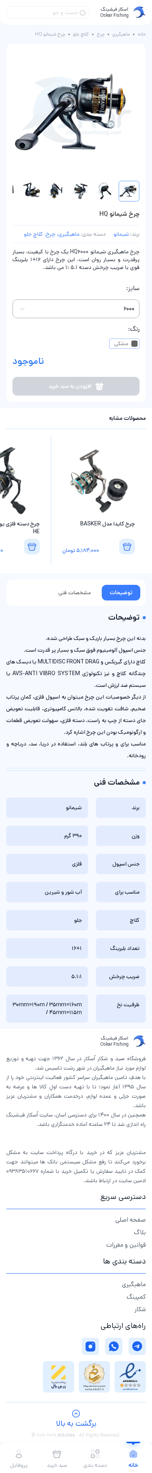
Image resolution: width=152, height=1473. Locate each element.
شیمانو (121, 234)
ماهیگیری (121, 34)
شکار (140, 1309)
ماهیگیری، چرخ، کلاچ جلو (52, 234)
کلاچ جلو (81, 34)
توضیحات (121, 593)
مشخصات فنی (74, 593)
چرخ (100, 34)
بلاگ (140, 1232)
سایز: (133, 288)
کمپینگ (136, 1296)
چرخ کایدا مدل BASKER (107, 524)
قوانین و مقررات (126, 1244)
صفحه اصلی (130, 1219)
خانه (142, 34)
